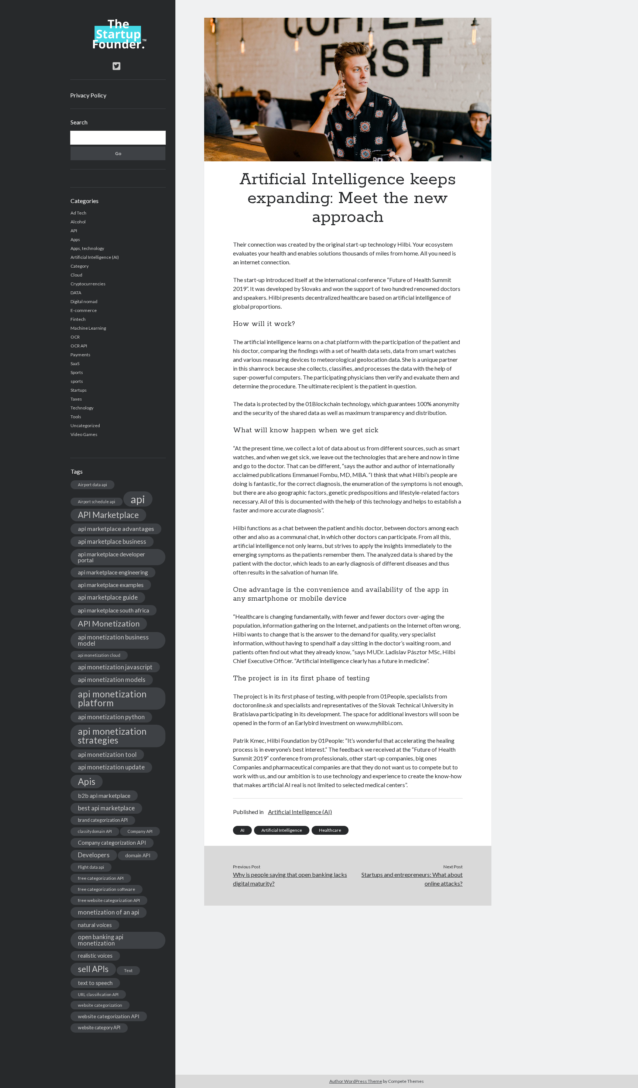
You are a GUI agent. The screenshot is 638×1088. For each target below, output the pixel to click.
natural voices (95, 924)
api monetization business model (113, 640)
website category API (99, 1027)
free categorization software (106, 889)
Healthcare (330, 830)
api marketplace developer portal (111, 556)
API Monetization (109, 623)
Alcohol (78, 221)
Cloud (76, 275)
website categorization (100, 1005)
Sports (77, 372)
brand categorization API (103, 820)
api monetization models (111, 679)
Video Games (84, 434)
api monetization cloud (99, 655)
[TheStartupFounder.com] (118, 47)
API (74, 230)
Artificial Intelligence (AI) (95, 257)
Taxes (76, 399)
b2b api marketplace (104, 795)
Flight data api (91, 867)
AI (242, 830)
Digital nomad (84, 301)
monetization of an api (108, 912)
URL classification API (98, 994)
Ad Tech (78, 213)
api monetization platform (112, 698)
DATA (76, 292)
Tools (76, 416)
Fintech (78, 319)
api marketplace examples (111, 584)
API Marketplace (108, 515)
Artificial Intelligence (281, 830)
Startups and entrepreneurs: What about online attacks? (412, 879)
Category (80, 266)
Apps (75, 239)
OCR (75, 337)
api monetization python (111, 717)
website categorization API (109, 1016)
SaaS (75, 363)
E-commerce (84, 310)
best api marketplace (106, 808)
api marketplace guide (108, 597)
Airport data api (92, 484)
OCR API (79, 346)
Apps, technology (87, 248)
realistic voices (95, 956)
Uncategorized (85, 425)
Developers (94, 855)
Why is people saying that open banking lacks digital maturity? (290, 879)
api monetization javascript (115, 667)
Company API (139, 831)
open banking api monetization (100, 940)
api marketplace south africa (113, 610)
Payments (80, 354)
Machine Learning (88, 328)
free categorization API (101, 878)
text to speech (95, 982)
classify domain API (95, 831)
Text (128, 970)
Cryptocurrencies (88, 283)
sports (77, 381)
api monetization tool (107, 754)
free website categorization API (109, 900)
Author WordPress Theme (355, 1081)
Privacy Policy (88, 95)
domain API (137, 855)
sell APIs (93, 969)
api (138, 498)
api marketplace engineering (113, 572)
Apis (86, 781)
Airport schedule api (96, 501)
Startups (79, 390)
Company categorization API (112, 843)
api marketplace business (112, 541)
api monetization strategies (112, 735)
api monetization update (111, 767)
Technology (82, 408)
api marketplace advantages (116, 528)
